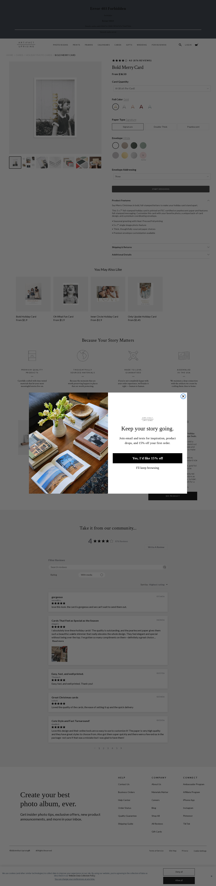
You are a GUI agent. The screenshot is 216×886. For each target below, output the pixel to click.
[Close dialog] (183, 396)
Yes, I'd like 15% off (147, 458)
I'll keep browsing (147, 467)
